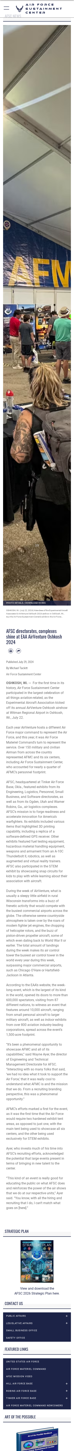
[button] (6, 8)
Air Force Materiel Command (26, 1369)
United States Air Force (22, 1361)
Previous (6, 311)
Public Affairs (16, 1316)
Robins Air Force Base (21, 1391)
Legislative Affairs (19, 1323)
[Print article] (10, 650)
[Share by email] (18, 650)
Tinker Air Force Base (21, 1398)
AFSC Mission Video (19, 1376)
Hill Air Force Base (19, 1383)
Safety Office (15, 1338)
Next (67, 311)
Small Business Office (21, 1330)
